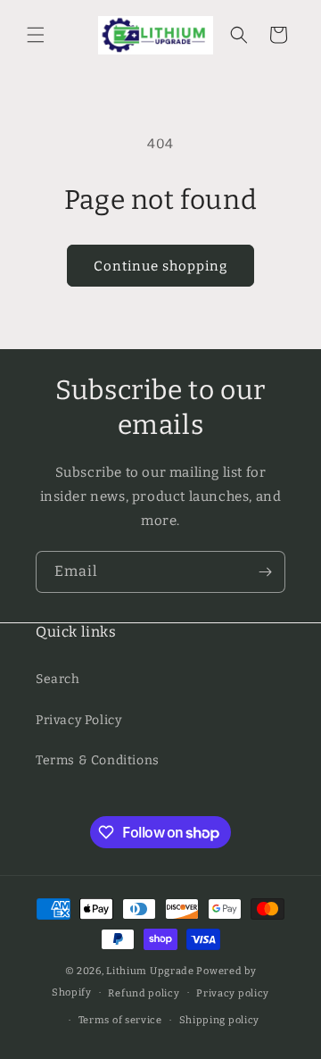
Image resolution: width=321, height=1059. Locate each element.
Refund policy (143, 993)
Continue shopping (160, 266)
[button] (35, 34)
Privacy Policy (78, 720)
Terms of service (120, 1020)
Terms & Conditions (98, 760)
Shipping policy (219, 1020)
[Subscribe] (264, 572)
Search (58, 679)
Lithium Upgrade (150, 971)
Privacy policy (232, 993)
